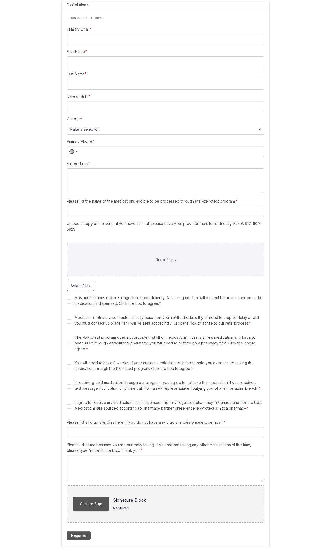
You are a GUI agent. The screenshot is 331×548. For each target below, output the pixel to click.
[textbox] (87, 129)
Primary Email (79, 29)
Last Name (77, 74)
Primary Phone (80, 141)
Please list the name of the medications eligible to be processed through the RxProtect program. (152, 201)
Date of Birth (78, 96)
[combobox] (165, 129)
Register (78, 535)
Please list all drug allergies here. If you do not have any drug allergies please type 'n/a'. (146, 422)
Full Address (78, 163)
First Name (77, 51)
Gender (74, 119)
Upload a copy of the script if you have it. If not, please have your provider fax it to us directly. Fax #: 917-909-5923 (164, 226)
